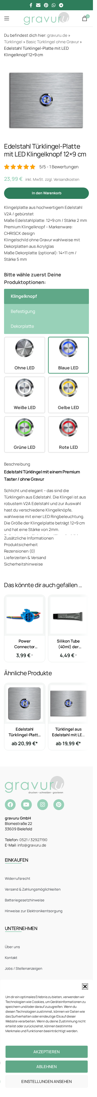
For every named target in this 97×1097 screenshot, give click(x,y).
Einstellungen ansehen (46, 1081)
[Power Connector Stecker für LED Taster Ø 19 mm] (24, 615)
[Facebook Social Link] (31, 5)
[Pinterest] (58, 804)
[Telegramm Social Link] (61, 5)
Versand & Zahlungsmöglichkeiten (33, 889)
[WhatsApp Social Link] (53, 5)
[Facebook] (10, 804)
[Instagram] (42, 804)
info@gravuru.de (32, 845)
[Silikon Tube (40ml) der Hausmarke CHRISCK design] (68, 615)
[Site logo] (46, 18)
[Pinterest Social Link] (46, 5)
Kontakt (11, 957)
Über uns (12, 946)
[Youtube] (26, 804)
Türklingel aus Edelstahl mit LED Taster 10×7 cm (68, 734)
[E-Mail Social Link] (38, 5)
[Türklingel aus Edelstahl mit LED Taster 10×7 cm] (68, 703)
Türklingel (13, 42)
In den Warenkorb (46, 192)
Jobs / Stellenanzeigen (23, 968)
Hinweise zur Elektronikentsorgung (34, 910)
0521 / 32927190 (33, 839)
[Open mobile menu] (6, 18)
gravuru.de (57, 35)
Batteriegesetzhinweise (24, 900)
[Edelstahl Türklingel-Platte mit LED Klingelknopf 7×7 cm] (24, 703)
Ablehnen (46, 1066)
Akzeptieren (46, 1052)
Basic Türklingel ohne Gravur (52, 42)
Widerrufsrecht (17, 878)
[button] (85, 986)
